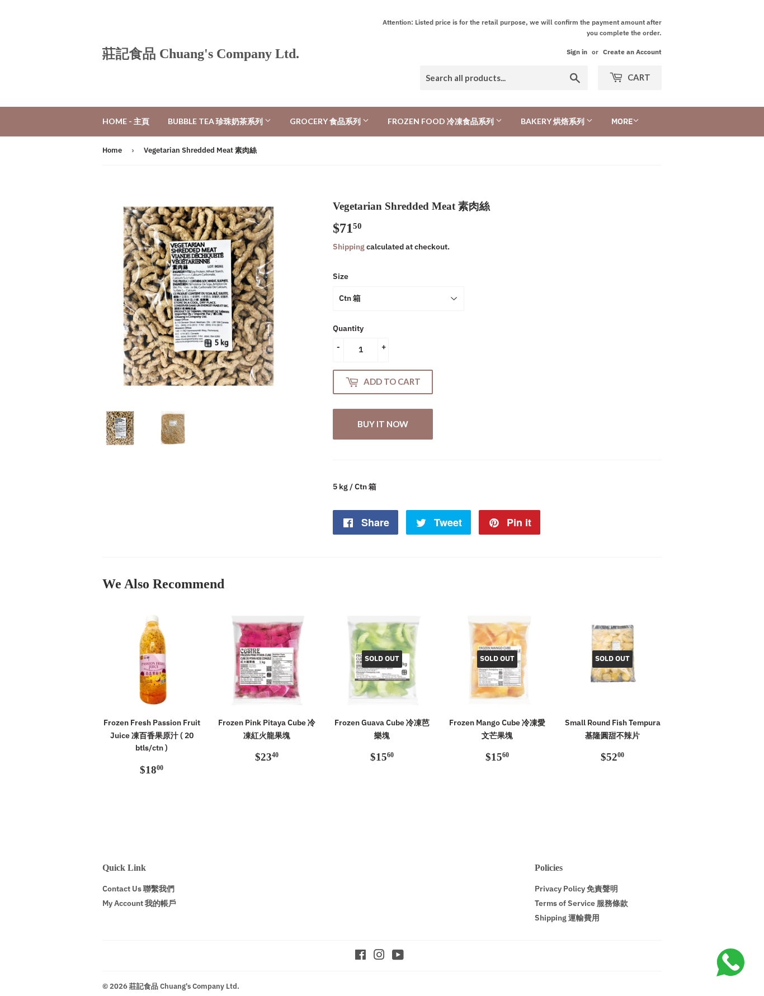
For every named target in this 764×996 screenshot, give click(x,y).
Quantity (348, 328)
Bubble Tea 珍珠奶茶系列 (216, 121)
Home (112, 150)
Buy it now (382, 424)
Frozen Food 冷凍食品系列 (442, 121)
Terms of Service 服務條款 (581, 903)
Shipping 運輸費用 (567, 918)
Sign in (577, 52)
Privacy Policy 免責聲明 (576, 889)
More (622, 121)
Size (340, 276)
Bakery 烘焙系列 (553, 121)
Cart (638, 77)
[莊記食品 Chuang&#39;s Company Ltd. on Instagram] (379, 956)
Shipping (349, 247)
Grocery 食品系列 (326, 121)
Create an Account (632, 52)
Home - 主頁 (125, 121)
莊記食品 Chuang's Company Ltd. (200, 53)
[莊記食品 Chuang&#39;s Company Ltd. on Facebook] (360, 956)
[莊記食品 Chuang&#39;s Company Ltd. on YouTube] (398, 956)
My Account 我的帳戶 (139, 903)
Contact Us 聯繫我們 (138, 889)
